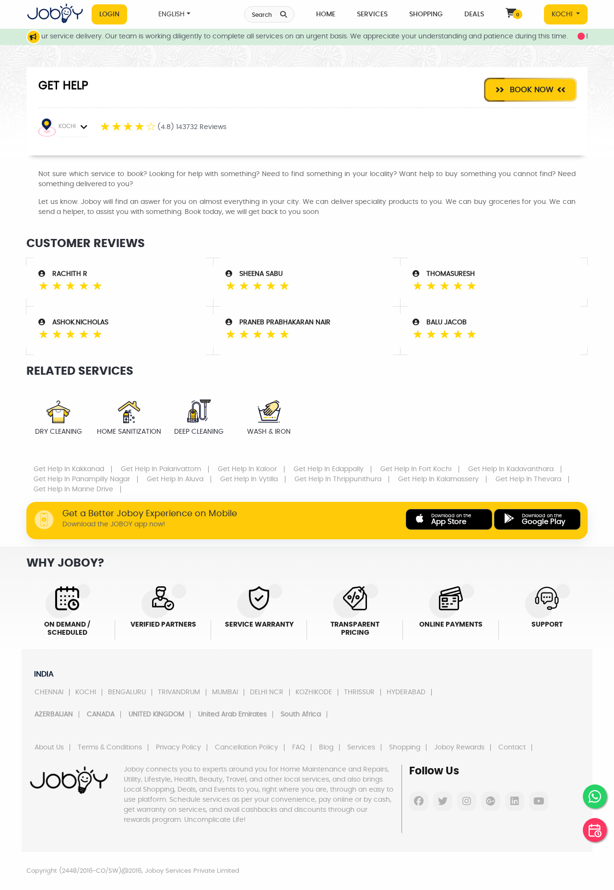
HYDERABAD (406, 692)
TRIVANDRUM (179, 692)
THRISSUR (359, 692)
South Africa (301, 714)
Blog (326, 747)
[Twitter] (442, 801)
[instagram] (466, 801)
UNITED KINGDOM (156, 714)
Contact (512, 747)
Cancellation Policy (246, 747)
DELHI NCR (266, 692)
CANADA (101, 714)
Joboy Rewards (459, 747)
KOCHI (563, 14)
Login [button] (109, 14)
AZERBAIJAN (54, 714)
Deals (474, 14)
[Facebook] (418, 801)
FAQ (298, 747)
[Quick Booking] (595, 830)
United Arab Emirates (232, 714)
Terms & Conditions (110, 747)
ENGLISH (171, 14)
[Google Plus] (490, 801)
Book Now (531, 90)
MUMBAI (225, 692)
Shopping (426, 14)
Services (372, 14)
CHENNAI (49, 692)
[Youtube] (538, 801)
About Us (49, 747)
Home (325, 14)
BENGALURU (127, 692)
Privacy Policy (178, 747)
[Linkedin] (514, 801)
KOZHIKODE (313, 692)
